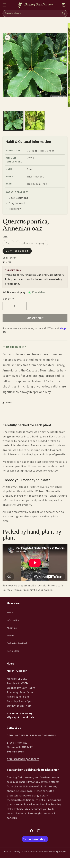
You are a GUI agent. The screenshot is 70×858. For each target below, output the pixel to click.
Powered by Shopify (56, 851)
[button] (4, 5)
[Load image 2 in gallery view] (35, 121)
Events (10, 635)
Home (10, 612)
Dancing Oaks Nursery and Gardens (29, 851)
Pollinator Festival (17, 643)
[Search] (63, 13)
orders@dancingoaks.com (23, 759)
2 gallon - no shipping (33, 243)
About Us (12, 628)
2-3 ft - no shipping (17, 251)
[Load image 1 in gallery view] (13, 121)
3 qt (10, 243)
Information (13, 620)
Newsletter (13, 651)
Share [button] (9, 402)
